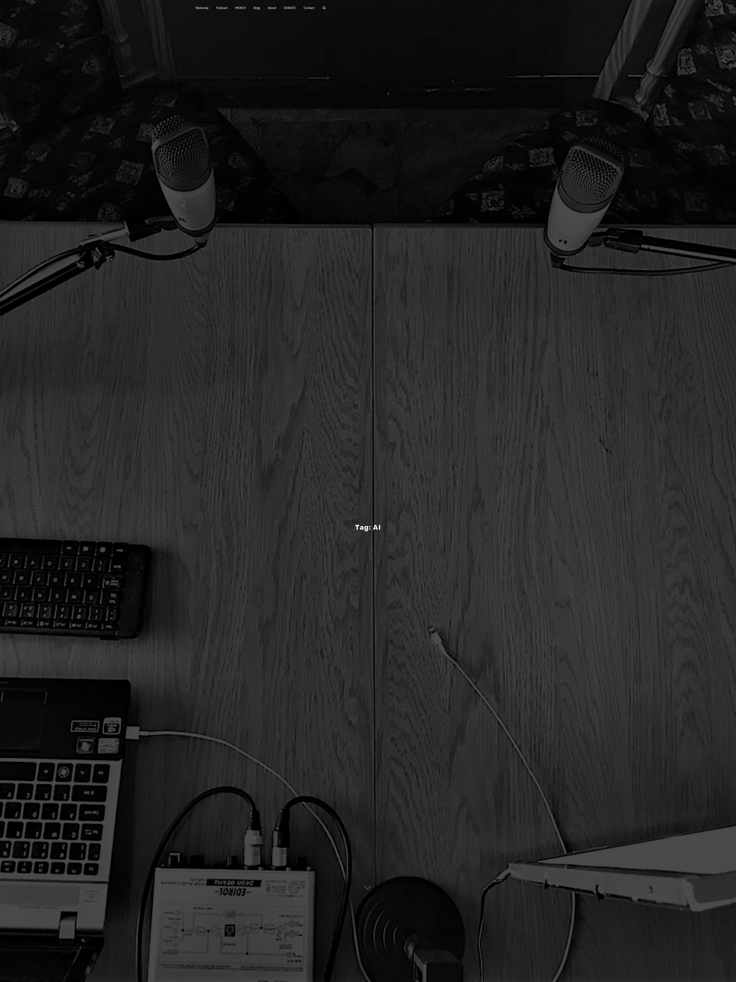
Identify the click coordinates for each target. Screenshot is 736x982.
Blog (257, 8)
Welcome (202, 8)
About (272, 8)
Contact (309, 8)
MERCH (240, 8)
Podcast (222, 8)
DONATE (290, 8)
